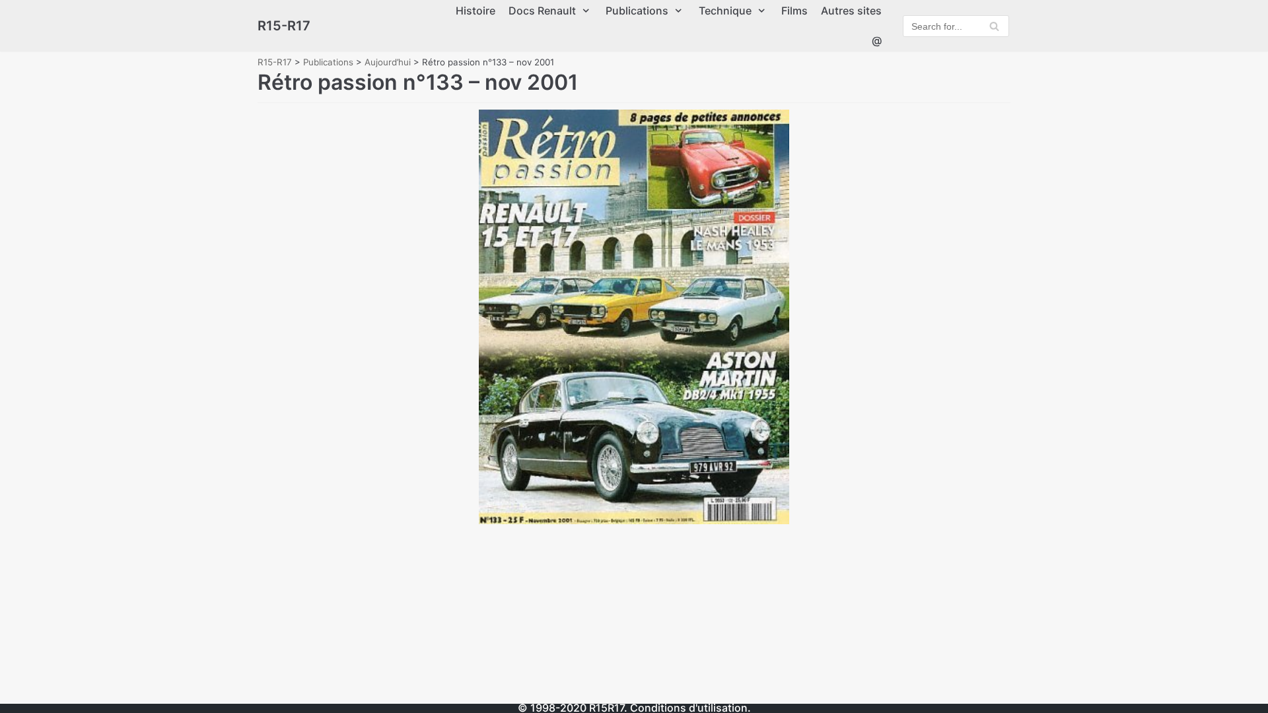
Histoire (475, 10)
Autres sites (851, 10)
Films (794, 10)
